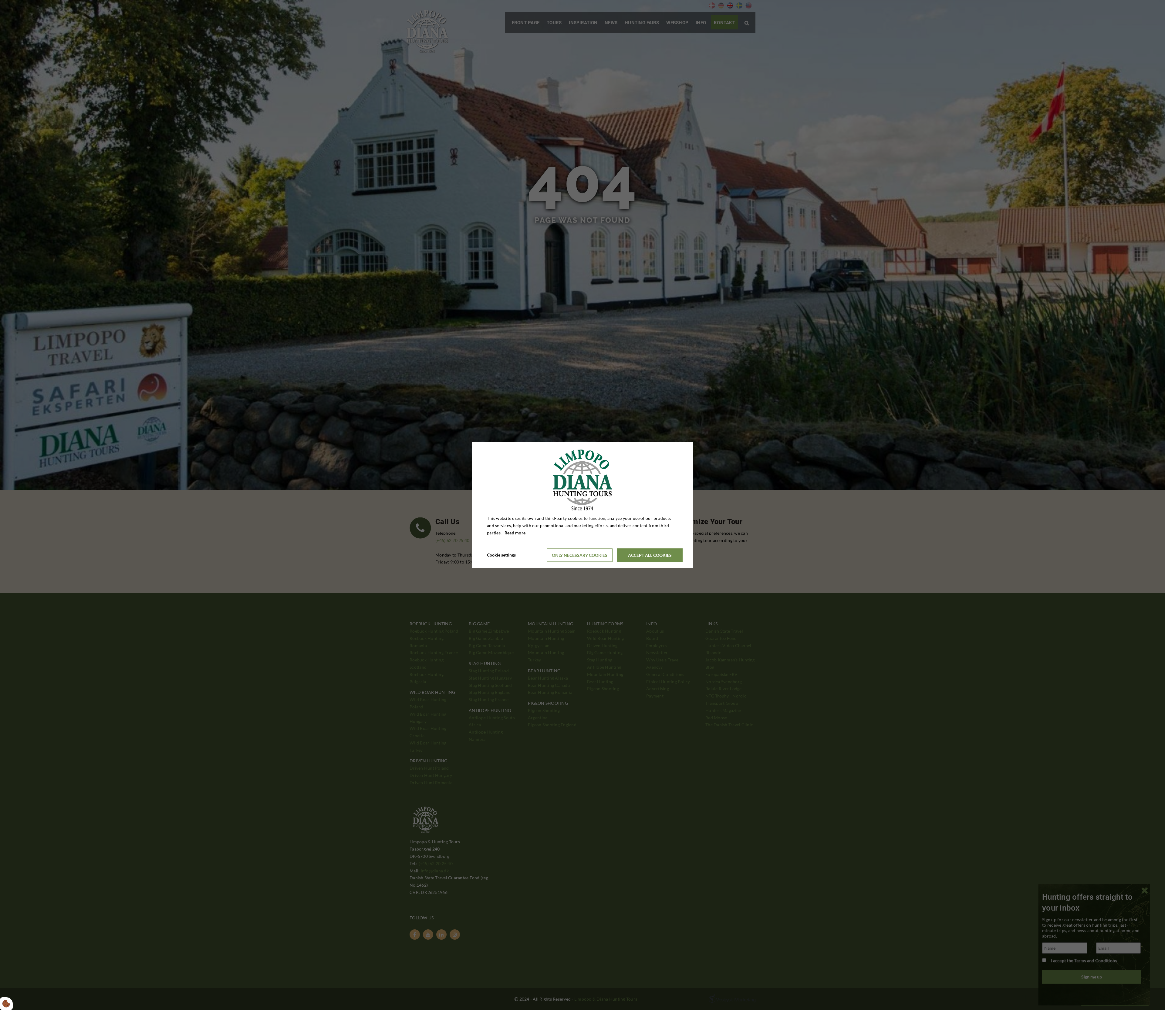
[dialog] (582, 505)
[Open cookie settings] (6, 1003)
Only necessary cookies (579, 555)
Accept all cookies (650, 555)
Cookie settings (501, 555)
